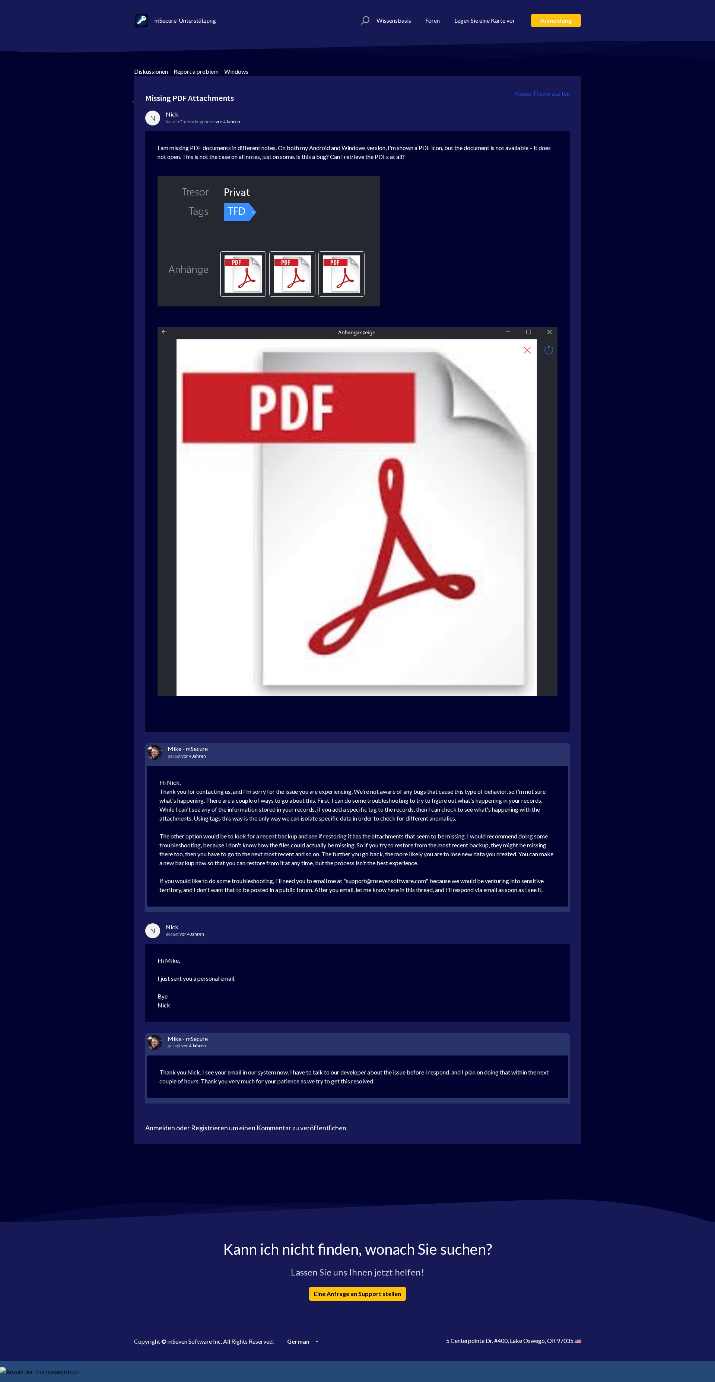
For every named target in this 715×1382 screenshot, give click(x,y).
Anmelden (160, 1128)
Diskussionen (151, 71)
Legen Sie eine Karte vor (484, 20)
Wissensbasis (393, 20)
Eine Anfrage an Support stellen (357, 1293)
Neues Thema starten (542, 93)
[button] (364, 20)
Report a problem (196, 71)
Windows (236, 71)
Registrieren (209, 1128)
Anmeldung (556, 20)
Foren (432, 20)
